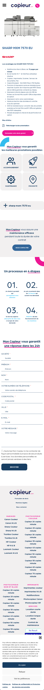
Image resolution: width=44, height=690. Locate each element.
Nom (3, 375)
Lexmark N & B (11, 553)
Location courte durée (33, 610)
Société (5, 354)
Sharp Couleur (11, 526)
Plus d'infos (6, 120)
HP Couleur (11, 542)
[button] (40, 637)
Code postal (7, 396)
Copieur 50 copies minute (33, 555)
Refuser (22, 672)
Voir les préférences (22, 679)
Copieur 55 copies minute (33, 561)
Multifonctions (33, 595)
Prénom (5, 364)
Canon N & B (11, 523)
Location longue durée (33, 617)
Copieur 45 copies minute (33, 548)
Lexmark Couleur (11, 549)
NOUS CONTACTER (22, 247)
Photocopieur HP (33, 602)
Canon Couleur (11, 519)
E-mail (4, 418)
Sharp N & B (11, 530)
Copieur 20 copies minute (33, 522)
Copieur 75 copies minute (33, 574)
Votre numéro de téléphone (15, 386)
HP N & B (11, 545)
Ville (3, 407)
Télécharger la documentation (17, 125)
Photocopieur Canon (33, 599)
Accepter (22, 665)
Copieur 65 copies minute (33, 568)
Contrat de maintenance (33, 623)
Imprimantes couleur (33, 588)
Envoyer (14, 467)
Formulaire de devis (21, 498)
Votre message (8, 428)
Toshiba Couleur (11, 534)
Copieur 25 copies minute (33, 529)
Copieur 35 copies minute (33, 542)
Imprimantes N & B (33, 591)
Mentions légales (21, 502)
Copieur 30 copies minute (33, 535)
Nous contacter (21, 507)
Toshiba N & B (11, 538)
